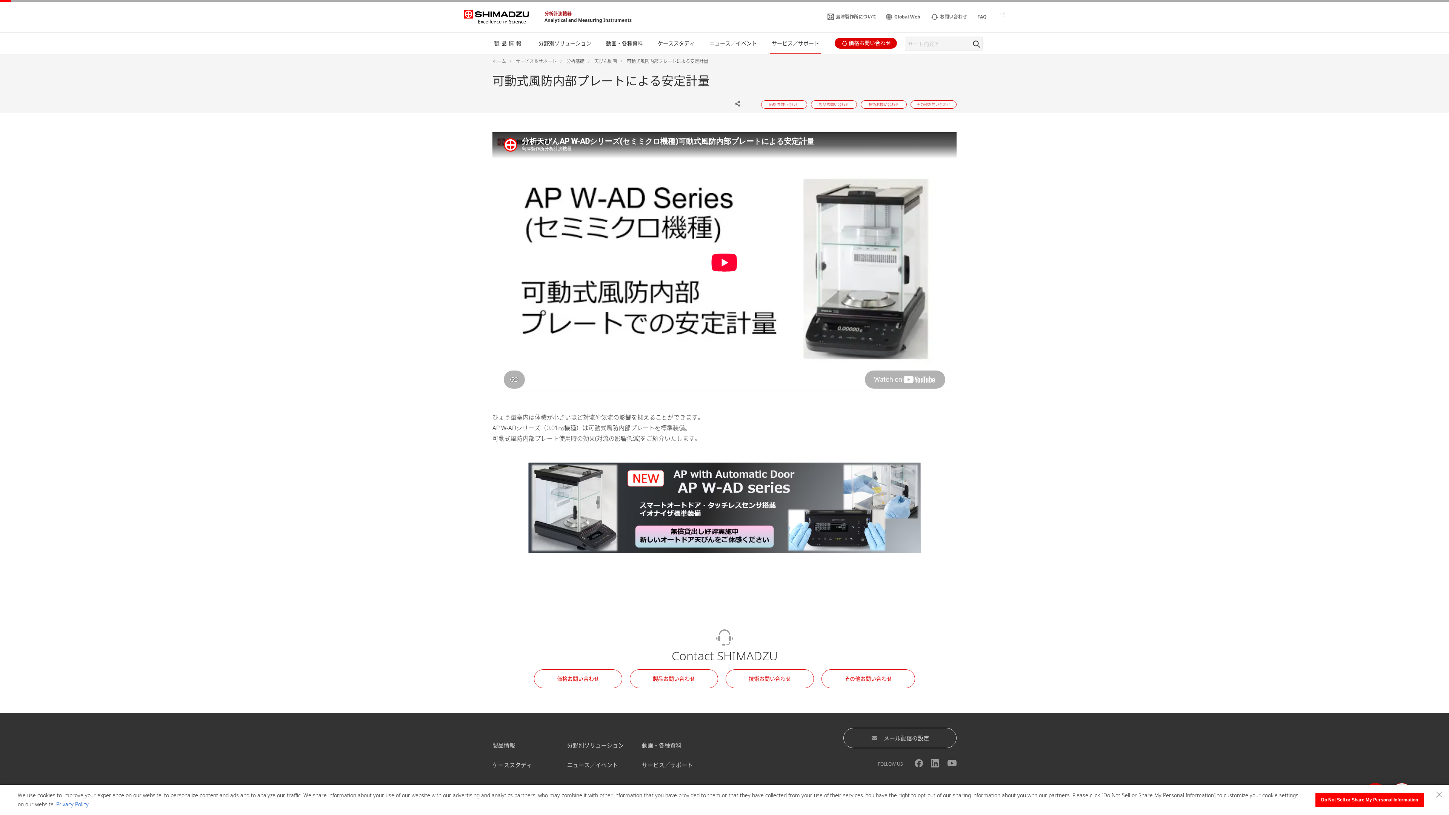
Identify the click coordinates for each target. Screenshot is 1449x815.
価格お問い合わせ (578, 678)
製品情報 (503, 745)
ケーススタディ (512, 765)
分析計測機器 (558, 14)
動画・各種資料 (661, 745)
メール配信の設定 (906, 738)
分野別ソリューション (595, 745)
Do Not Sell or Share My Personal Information (1369, 800)
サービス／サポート (667, 765)
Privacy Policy (72, 804)
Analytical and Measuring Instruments (588, 20)
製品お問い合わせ (674, 678)
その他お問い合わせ (868, 678)
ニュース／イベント (592, 765)
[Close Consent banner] (1439, 794)
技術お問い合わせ (770, 678)
